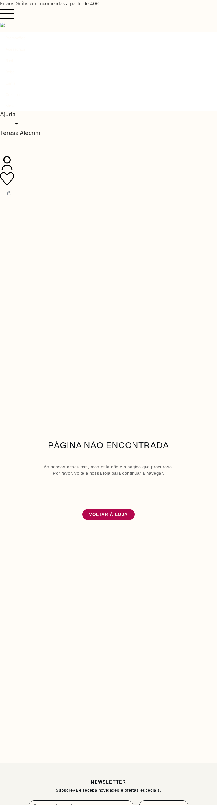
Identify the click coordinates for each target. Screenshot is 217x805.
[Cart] (9, 193)
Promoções (15, 38)
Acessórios (15, 49)
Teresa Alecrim (20, 133)
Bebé (10, 72)
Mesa (10, 105)
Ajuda (8, 114)
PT (8, 123)
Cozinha (13, 94)
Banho (11, 60)
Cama (10, 83)
